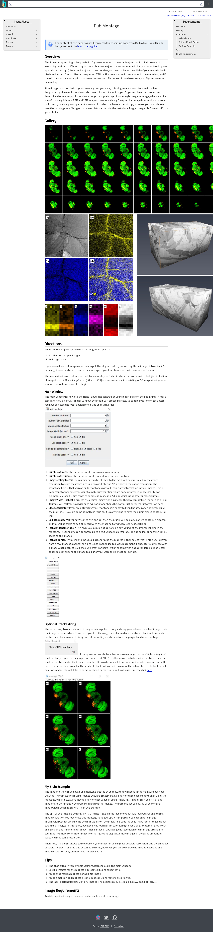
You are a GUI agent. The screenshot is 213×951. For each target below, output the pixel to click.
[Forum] (98, 918)
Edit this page (200, 11)
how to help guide (87, 46)
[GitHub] (114, 918)
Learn (8, 30)
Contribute (11, 38)
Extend (9, 34)
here (149, 670)
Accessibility (119, 926)
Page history (175, 11)
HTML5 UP (104, 926)
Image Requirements (186, 54)
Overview (180, 26)
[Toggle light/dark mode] (209, 4)
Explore (9, 46)
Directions (181, 34)
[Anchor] (63, 56)
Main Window (185, 38)
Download (11, 26)
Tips (178, 50)
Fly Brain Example (187, 46)
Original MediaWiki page (175, 15)
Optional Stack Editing (189, 42)
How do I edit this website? (199, 15)
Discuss (9, 42)
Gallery (179, 30)
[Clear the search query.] (201, 3)
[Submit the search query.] (10, 3)
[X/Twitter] (106, 918)
